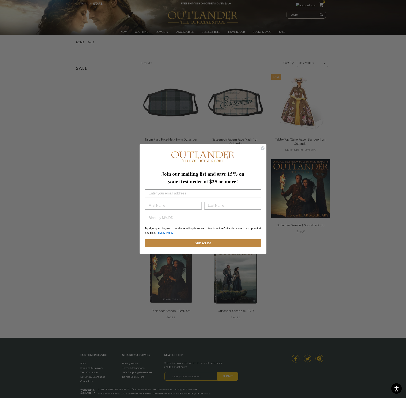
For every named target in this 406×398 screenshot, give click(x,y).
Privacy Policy (164, 232)
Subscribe (203, 243)
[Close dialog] (263, 148)
